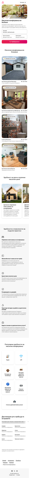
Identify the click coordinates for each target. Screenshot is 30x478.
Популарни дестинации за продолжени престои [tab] (14, 421)
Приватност (12, 475)
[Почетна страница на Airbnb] (3, 2)
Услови (18, 475)
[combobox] (14, 32)
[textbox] (8, 37)
